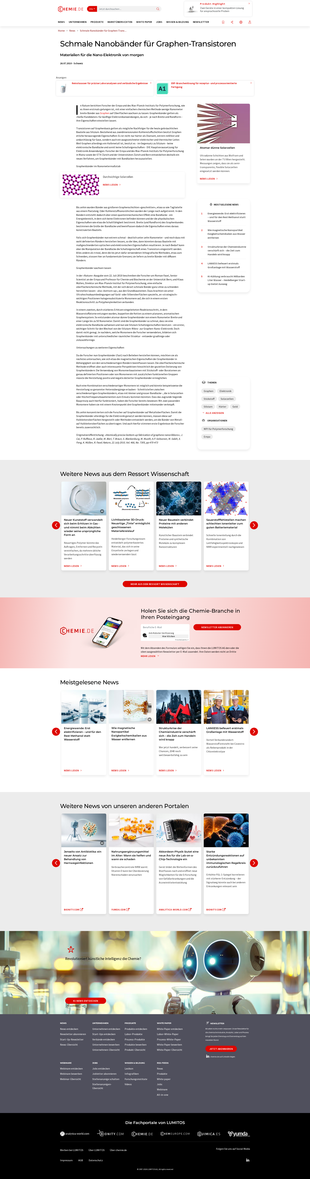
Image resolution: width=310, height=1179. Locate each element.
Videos (128, 1084)
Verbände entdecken (103, 1039)
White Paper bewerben (169, 1044)
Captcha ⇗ (181, 640)
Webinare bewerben (71, 1073)
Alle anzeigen (215, 412)
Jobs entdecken (101, 1068)
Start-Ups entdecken (103, 1034)
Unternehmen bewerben (105, 1044)
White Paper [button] (144, 21)
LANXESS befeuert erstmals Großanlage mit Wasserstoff (224, 265)
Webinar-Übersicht (70, 1079)
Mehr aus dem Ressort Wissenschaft (155, 584)
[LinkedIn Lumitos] (247, 1160)
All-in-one (162, 1094)
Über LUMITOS (96, 1150)
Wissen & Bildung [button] (177, 21)
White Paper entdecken (170, 1028)
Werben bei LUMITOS (71, 1150)
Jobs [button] (159, 21)
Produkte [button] (97, 21)
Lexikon (129, 1068)
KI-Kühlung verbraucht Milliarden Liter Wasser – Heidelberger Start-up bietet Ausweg (227, 280)
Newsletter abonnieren (217, 627)
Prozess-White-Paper (169, 1039)
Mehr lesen (148, 656)
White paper (163, 1079)
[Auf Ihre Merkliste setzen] (223, 22)
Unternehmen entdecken (106, 1028)
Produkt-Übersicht (135, 1049)
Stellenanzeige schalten (105, 1079)
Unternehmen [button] (78, 21)
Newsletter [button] (201, 21)
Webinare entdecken (71, 1068)
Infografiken (132, 1073)
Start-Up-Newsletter (71, 1039)
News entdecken (69, 1028)
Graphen (104, 113)
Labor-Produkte (133, 1034)
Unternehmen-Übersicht (106, 1049)
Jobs (159, 1084)
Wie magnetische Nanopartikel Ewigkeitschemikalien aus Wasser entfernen (226, 233)
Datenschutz (96, 1160)
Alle (91, 8)
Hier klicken (168, 636)
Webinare (162, 1089)
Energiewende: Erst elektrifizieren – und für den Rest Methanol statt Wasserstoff (227, 217)
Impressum (66, 1160)
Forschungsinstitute (136, 1079)
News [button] (61, 21)
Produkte (162, 1073)
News (160, 1068)
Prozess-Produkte (135, 1039)
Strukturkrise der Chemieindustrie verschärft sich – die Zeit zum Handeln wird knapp (227, 250)
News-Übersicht (69, 1044)
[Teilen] (232, 22)
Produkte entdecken (136, 1028)
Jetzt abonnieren (221, 1048)
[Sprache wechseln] (241, 22)
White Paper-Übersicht (169, 1049)
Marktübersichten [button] (120, 21)
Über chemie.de (118, 1150)
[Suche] (158, 9)
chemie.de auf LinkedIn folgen (222, 1056)
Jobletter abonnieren (104, 1073)
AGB (80, 1160)
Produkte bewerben (135, 1044)
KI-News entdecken (85, 1000)
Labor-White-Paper (167, 1034)
